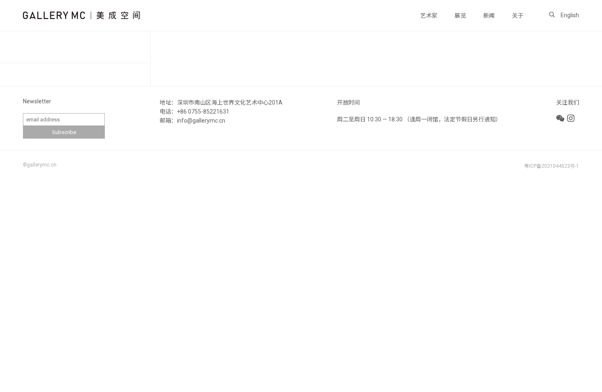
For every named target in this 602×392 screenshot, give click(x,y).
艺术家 (428, 15)
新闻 (489, 15)
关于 (517, 15)
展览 (460, 15)
